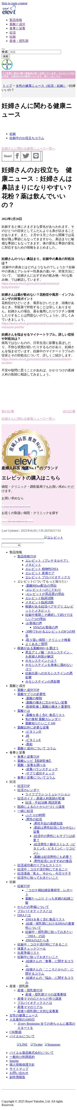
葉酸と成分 (17, 24)
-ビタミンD (33, 731)
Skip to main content (14, 3)
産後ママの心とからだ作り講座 (39, 998)
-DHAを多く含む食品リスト (45, 919)
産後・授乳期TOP (29, 990)
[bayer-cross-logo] (7, 69)
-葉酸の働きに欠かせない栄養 (46, 702)
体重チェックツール (31, 948)
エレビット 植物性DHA (41, 569)
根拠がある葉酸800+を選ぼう (38, 648)
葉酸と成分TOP (28, 690)
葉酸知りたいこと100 (40, 723)
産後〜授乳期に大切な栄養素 (37, 1011)
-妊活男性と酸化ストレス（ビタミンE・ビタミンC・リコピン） (54, 848)
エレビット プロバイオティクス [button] (47, 577)
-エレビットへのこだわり (43, 589)
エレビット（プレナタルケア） (47, 560)
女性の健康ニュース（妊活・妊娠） (41, 85)
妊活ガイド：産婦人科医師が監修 (41, 798)
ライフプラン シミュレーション (47, 794)
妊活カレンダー (28, 790)
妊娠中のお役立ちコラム (26, 138)
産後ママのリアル (30, 1007)
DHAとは (24, 915)
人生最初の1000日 (22, 1019)
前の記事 (8, 411)
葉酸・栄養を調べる (31, 765)
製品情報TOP (26, 556)
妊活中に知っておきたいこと (37, 877)
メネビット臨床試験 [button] (39, 602)
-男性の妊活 (33, 819)
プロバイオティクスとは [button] (34, 911)
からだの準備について (33, 907)
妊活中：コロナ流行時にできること (42, 869)
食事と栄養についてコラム (36, 777)
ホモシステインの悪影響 (42, 681)
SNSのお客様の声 (45, 627)
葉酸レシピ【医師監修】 (34, 761)
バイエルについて (22, 1036)
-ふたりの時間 (35, 815)
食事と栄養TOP (28, 756)
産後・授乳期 (18, 41)
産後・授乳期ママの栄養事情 (45, 994)
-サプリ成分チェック (40, 773)
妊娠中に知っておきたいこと (37, 957)
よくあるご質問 (36, 644)
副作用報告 (17, 1077)
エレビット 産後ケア (39, 573)
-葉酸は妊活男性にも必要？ (52, 856)
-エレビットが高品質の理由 (44, 594)
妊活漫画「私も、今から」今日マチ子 (44, 873)
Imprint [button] (14, 1061)
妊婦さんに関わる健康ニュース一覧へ (28, 148)
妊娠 (12, 36)
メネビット (33, 564)
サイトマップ (18, 1068)
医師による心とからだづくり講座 (41, 806)
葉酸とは (23, 710)
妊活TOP (23, 786)
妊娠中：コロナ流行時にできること (42, 944)
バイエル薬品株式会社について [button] (31, 1052)
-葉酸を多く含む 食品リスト (45, 715)
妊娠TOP (23, 886)
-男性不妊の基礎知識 (48, 823)
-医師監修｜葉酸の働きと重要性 (47, 706)
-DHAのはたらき (37, 940)
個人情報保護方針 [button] (22, 1064)
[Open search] (3, 49)
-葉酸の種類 (33, 698)
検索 (5, 51)
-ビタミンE (33, 740)
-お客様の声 (33, 623)
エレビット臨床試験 (39, 598)
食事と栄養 (17, 28)
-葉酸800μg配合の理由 (40, 585)
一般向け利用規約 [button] (22, 1057)
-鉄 (27, 735)
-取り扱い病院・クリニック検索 (47, 640)
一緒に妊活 (25, 811)
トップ (7, 85)
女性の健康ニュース (23, 1015)
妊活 (12, 32)
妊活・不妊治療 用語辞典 (43, 802)
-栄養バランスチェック (41, 769)
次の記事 (69, 411)
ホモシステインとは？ (41, 660)
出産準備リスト (28, 952)
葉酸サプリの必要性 (31, 694)
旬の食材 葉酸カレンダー (43, 719)
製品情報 (15, 20)
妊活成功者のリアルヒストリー (39, 865)
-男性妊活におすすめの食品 (52, 861)
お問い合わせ (18, 1073)
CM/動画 (15, 1032)
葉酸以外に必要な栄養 (33, 727)
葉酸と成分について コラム (36, 748)
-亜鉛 (29, 744)
